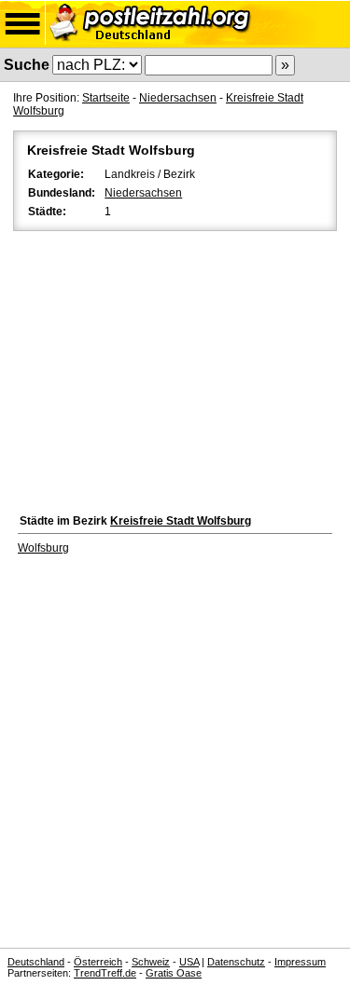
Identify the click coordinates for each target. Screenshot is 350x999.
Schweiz (151, 961)
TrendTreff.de (105, 972)
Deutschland (35, 961)
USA (189, 961)
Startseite (106, 97)
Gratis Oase (174, 972)
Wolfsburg (43, 547)
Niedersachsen (178, 97)
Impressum (300, 961)
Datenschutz (236, 961)
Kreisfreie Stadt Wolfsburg (180, 520)
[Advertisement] (175, 367)
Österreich (98, 961)
